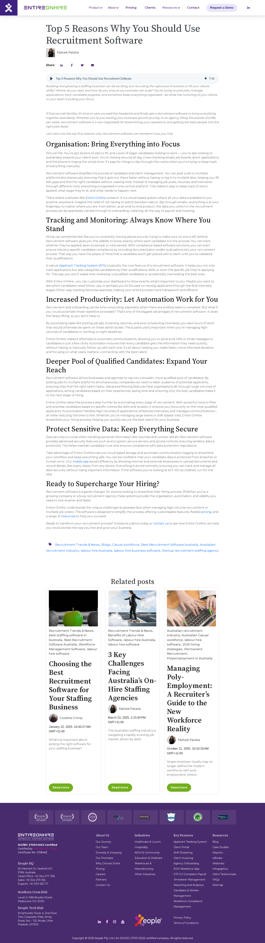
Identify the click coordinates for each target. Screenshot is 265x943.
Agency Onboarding (186, 863)
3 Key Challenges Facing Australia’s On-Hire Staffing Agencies (132, 676)
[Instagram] (114, 922)
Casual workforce (125, 544)
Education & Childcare (148, 858)
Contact (193, 7)
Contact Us (103, 885)
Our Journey (103, 841)
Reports (218, 852)
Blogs (106, 544)
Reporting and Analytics (189, 885)
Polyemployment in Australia (189, 658)
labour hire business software (137, 550)
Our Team (102, 847)
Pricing (130, 7)
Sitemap (218, 885)
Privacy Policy (182, 917)
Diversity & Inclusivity (109, 852)
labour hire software (124, 644)
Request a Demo (221, 7)
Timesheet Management (189, 879)
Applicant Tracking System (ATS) (82, 265)
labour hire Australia (96, 550)
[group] (132, 78)
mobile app (81, 461)
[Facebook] (107, 922)
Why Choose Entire (108, 863)
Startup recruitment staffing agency (190, 550)
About (112, 7)
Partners (101, 879)
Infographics (220, 868)
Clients (150, 7)
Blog (215, 841)
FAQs (216, 879)
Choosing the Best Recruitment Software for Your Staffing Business (70, 686)
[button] (51, 78)
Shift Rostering (183, 852)
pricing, (207, 512)
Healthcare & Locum (148, 841)
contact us (161, 523)
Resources (169, 7)
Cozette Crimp (71, 718)
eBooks (217, 858)
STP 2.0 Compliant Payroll (190, 874)
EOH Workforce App (186, 868)
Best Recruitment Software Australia (169, 544)
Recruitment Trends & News (77, 544)
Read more (61, 787)
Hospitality (141, 847)
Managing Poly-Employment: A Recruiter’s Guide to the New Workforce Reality (189, 699)
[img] (205, 79)
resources (68, 516)
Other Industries (145, 874)
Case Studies (221, 847)
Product (94, 7)
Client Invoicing (183, 858)
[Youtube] (122, 922)
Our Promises (104, 858)
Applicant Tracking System (190, 841)
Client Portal (181, 847)
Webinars (218, 863)
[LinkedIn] (99, 922)
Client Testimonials (224, 874)
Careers (100, 874)
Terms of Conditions (186, 923)
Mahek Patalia (68, 52)
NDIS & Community (147, 852)
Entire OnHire (96, 198)
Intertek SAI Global (45, 848)
